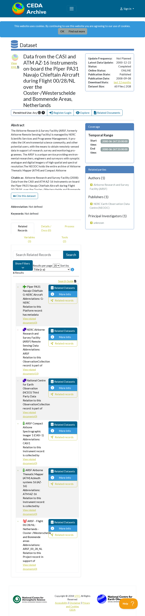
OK (62, 31)
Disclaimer (75, 602)
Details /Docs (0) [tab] (46, 228)
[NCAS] (30, 599)
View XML (14, 65)
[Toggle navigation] (71, 8)
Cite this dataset (26, 195)
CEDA (72, 609)
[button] (60, 113)
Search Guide (66, 281)
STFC (77, 596)
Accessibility (61, 602)
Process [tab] (69, 226)
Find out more (77, 31)
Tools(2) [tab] (64, 239)
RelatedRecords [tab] (22, 228)
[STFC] (114, 598)
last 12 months (122, 82)
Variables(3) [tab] (29, 239)
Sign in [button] (127, 8)
